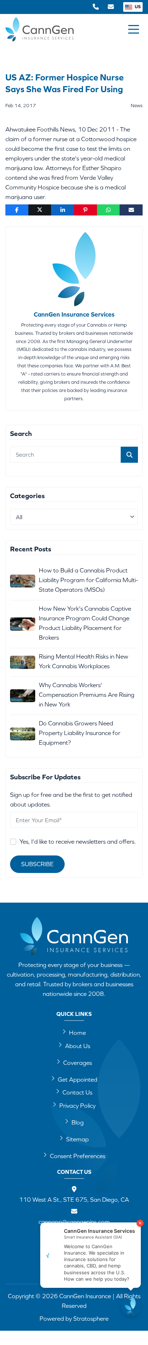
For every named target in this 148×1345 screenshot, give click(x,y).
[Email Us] (111, 7)
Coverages (77, 1062)
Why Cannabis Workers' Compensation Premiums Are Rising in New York (86, 694)
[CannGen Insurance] (74, 936)
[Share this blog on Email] (131, 209)
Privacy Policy (77, 1105)
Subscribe (37, 864)
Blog (77, 1122)
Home (77, 1032)
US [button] (137, 6)
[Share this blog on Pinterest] (85, 209)
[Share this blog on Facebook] (16, 209)
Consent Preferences (77, 1156)
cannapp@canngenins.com (74, 1221)
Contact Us (77, 1092)
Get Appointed (77, 1079)
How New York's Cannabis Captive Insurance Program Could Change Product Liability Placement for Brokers (85, 623)
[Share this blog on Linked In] (62, 209)
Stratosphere (90, 1318)
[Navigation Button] (134, 29)
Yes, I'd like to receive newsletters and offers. (77, 841)
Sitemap (77, 1139)
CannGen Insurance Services (74, 314)
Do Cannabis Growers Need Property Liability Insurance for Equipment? (79, 733)
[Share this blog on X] (39, 209)
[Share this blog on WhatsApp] (108, 209)
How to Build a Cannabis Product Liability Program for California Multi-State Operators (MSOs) (88, 580)
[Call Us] (96, 7)
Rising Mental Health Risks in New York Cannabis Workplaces (83, 661)
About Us (77, 1045)
